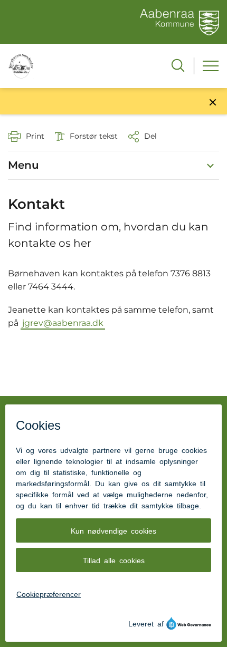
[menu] (210, 65)
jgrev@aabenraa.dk (62, 323)
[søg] (178, 65)
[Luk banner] (212, 102)
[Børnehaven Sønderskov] (21, 66)
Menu (23, 165)
